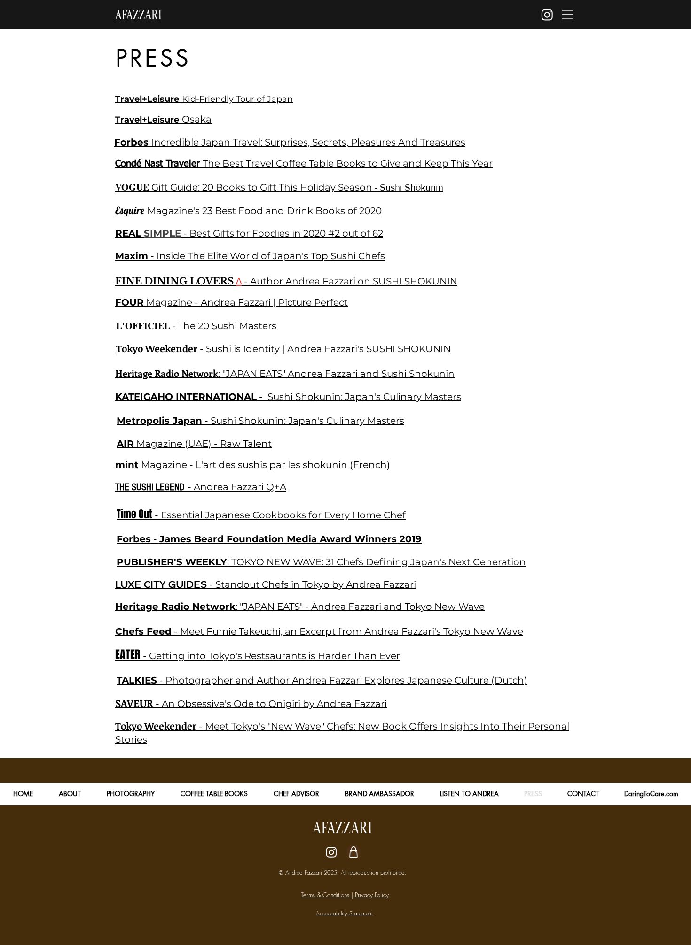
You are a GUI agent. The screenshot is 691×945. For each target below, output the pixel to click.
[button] (567, 14)
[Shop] (353, 852)
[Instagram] (547, 14)
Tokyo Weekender (155, 725)
